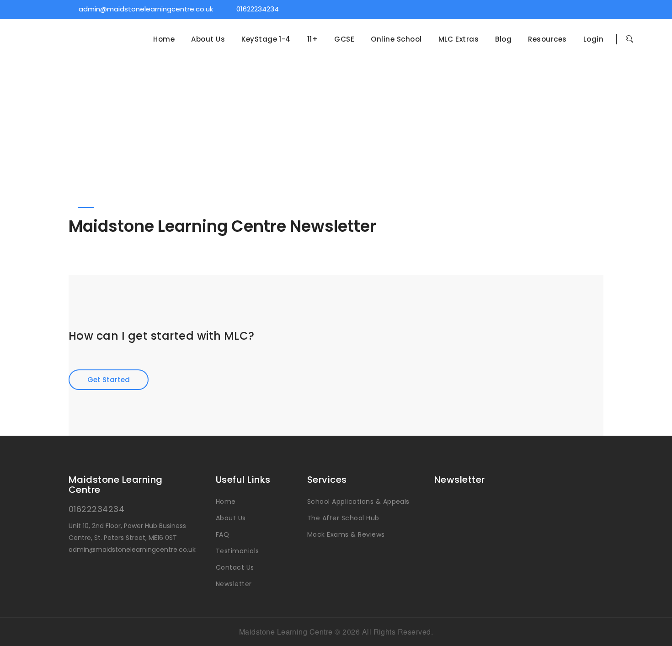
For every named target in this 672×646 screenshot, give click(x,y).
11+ (312, 39)
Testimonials (237, 550)
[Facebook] (574, 9)
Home (164, 39)
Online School (396, 39)
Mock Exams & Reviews (346, 534)
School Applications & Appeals (358, 501)
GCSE (344, 39)
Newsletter (234, 583)
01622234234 (257, 9)
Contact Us (235, 567)
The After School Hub (343, 518)
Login (593, 39)
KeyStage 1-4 (266, 39)
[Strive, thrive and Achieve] (84, 47)
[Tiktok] (598, 9)
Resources (547, 39)
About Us (208, 39)
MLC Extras (458, 39)
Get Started (108, 379)
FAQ (222, 534)
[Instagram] (586, 9)
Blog (503, 39)
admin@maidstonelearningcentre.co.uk (146, 9)
